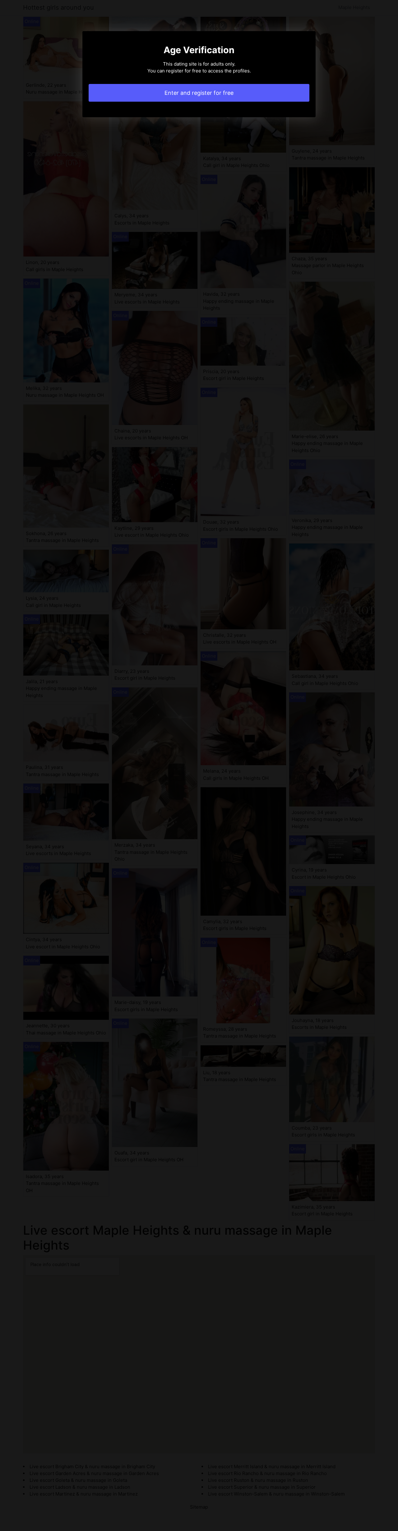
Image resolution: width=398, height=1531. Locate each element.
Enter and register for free (199, 93)
